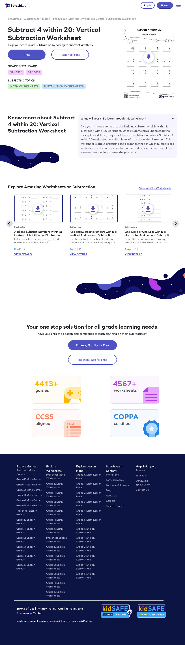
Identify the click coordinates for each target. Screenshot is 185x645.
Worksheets (31, 19)
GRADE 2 (34, 72)
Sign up (165, 5)
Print (27, 54)
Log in (147, 5)
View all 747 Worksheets (155, 188)
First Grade (59, 19)
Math (45, 19)
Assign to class (70, 54)
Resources (14, 19)
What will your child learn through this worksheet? (113, 118)
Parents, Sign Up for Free (92, 345)
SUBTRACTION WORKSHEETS (64, 86)
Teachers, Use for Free (92, 359)
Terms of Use (26, 608)
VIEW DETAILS (23, 254)
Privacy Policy (46, 608)
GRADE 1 (16, 72)
